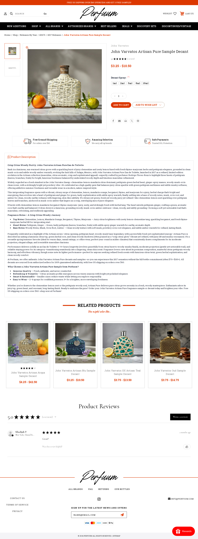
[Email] (119, 121)
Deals (125, 26)
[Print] (125, 121)
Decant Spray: (120, 77)
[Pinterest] (138, 121)
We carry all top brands (102, 143)
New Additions (16, 26)
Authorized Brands (80, 26)
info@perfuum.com (182, 498)
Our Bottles (122, 489)
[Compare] (44, 342)
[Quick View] (44, 327)
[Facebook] (113, 121)
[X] (131, 121)
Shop (35, 26)
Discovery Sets (146, 26)
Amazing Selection (102, 139)
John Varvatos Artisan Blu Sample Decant (75, 372)
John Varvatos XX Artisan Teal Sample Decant (123, 372)
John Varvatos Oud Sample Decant (170, 372)
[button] (55, 417)
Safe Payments (160, 139)
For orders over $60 (41, 143)
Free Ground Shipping (45, 139)
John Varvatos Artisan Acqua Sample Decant (28, 374)
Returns (103, 489)
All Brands (52, 26)
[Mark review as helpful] (187, 446)
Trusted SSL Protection (162, 143)
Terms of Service (17, 504)
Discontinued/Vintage (176, 26)
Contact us (17, 498)
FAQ (90, 489)
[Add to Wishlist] (44, 335)
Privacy (17, 511)
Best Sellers (108, 26)
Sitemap (116, 536)
